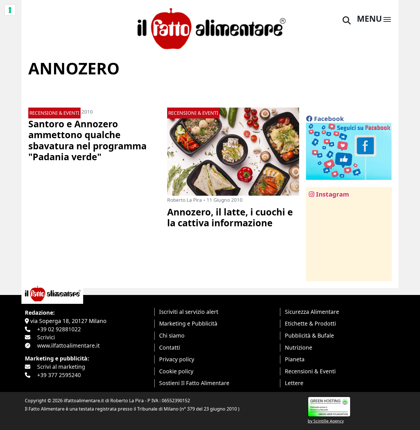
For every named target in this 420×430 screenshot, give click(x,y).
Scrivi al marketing (61, 366)
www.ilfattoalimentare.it (68, 345)
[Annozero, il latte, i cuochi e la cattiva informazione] (233, 151)
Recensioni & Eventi (310, 371)
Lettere (294, 383)
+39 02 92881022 (59, 329)
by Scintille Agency (326, 421)
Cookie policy (176, 371)
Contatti (169, 347)
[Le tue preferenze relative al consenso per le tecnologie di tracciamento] (10, 10)
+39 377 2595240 (59, 375)
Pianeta (295, 359)
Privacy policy (176, 359)
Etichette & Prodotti (310, 323)
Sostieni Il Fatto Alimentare (194, 383)
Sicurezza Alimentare (312, 312)
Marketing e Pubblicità (188, 323)
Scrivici (46, 337)
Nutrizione (298, 347)
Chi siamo (172, 335)
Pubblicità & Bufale (309, 335)
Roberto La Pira (184, 200)
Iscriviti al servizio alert (188, 312)
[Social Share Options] (314, 274)
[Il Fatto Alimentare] (210, 28)
